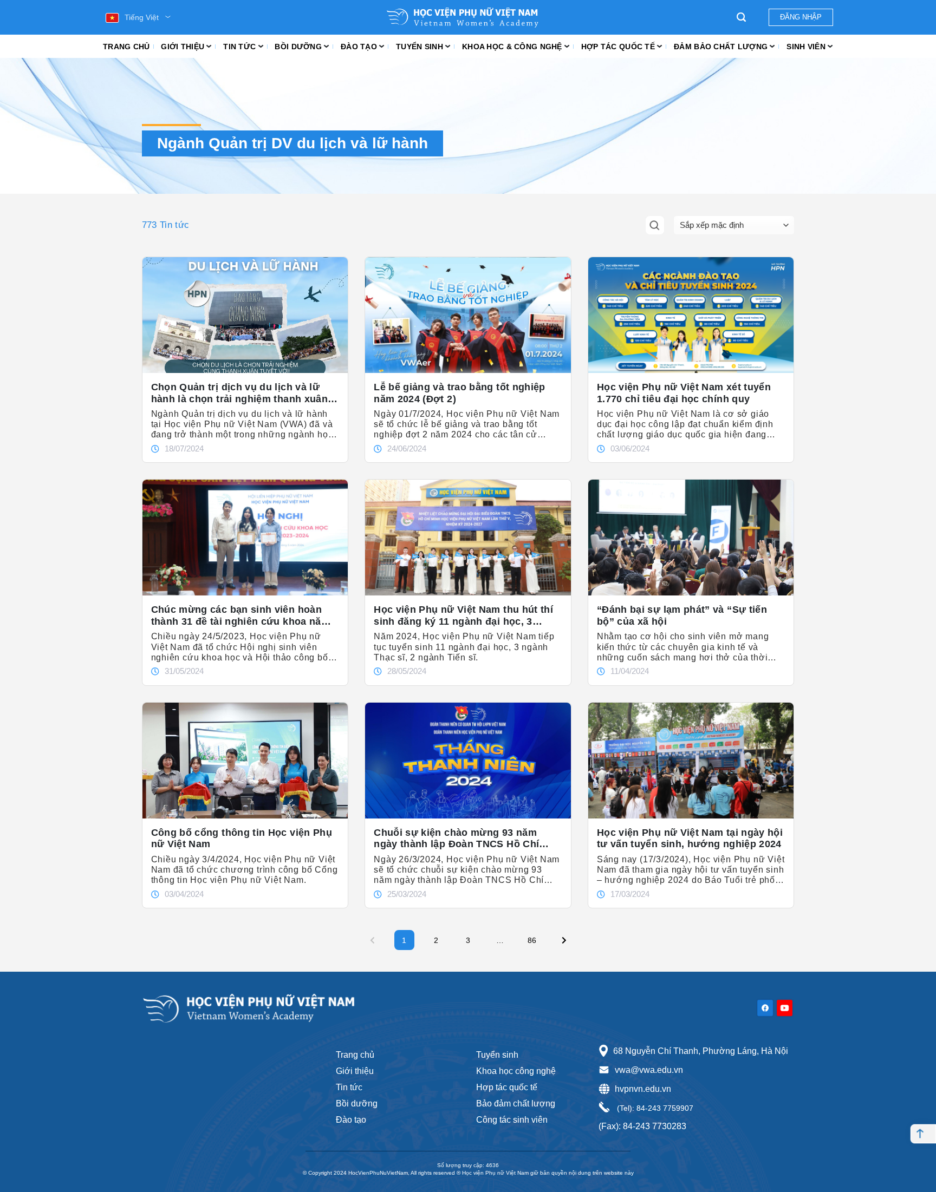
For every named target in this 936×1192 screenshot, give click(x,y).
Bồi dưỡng (298, 46)
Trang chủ (126, 46)
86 (535, 937)
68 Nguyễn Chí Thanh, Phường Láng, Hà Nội (700, 1051)
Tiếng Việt (142, 17)
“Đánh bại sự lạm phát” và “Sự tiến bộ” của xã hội (682, 615)
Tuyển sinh (419, 46)
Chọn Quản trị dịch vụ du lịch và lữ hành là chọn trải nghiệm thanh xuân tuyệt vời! (239, 393)
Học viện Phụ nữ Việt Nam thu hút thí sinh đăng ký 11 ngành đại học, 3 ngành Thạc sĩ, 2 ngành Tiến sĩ (463, 615)
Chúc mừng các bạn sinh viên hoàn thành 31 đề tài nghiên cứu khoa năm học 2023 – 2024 (240, 615)
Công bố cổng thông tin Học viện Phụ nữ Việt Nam (242, 838)
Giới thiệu (182, 46)
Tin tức (239, 46)
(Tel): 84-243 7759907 (654, 1108)
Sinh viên (806, 46)
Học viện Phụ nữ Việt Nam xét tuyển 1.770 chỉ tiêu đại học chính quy (684, 393)
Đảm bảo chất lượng (721, 46)
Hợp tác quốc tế (618, 46)
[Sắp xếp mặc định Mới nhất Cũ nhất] (734, 225)
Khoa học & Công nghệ (512, 46)
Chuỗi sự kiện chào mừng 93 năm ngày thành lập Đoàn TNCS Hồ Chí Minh (456, 838)
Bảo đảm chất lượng (515, 1103)
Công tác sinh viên (512, 1119)
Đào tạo (359, 46)
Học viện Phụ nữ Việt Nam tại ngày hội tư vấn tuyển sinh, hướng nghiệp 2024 (690, 838)
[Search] (741, 17)
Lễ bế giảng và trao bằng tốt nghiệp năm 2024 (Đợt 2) (459, 393)
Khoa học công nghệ (516, 1071)
